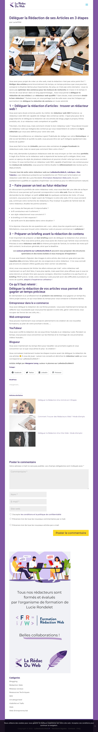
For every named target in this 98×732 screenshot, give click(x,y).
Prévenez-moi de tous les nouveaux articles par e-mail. (35, 525)
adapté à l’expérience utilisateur (38, 279)
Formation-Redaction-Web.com (57, 178)
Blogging (13, 681)
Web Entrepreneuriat (18, 711)
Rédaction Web (16, 685)
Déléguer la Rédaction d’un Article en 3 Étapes (57, 400)
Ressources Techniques (19, 692)
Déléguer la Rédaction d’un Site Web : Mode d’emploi (60, 433)
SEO (11, 696)
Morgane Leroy (31, 363)
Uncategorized (15, 700)
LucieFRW (17, 22)
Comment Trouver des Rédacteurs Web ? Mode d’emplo (61, 416)
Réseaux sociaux (16, 689)
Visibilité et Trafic (16, 703)
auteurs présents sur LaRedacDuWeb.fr (33, 251)
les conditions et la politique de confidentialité (41, 514)
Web (11, 707)
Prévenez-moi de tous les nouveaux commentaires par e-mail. (39, 519)
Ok (49, 728)
